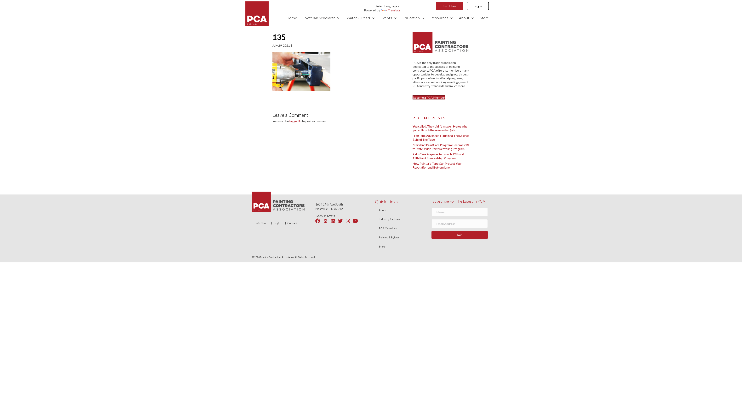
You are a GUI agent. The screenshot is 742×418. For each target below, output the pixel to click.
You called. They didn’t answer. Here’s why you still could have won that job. (440, 128)
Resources (439, 18)
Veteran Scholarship (322, 18)
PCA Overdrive (388, 228)
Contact (292, 223)
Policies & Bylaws (389, 237)
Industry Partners (389, 219)
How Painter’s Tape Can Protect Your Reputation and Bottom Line (437, 165)
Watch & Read (358, 18)
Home (292, 18)
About (464, 18)
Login (277, 223)
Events (386, 18)
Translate (394, 10)
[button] (373, 18)
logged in (295, 121)
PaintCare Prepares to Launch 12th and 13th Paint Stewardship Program (438, 156)
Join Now (260, 223)
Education (411, 18)
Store (484, 18)
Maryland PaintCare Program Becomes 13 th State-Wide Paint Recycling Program (441, 147)
